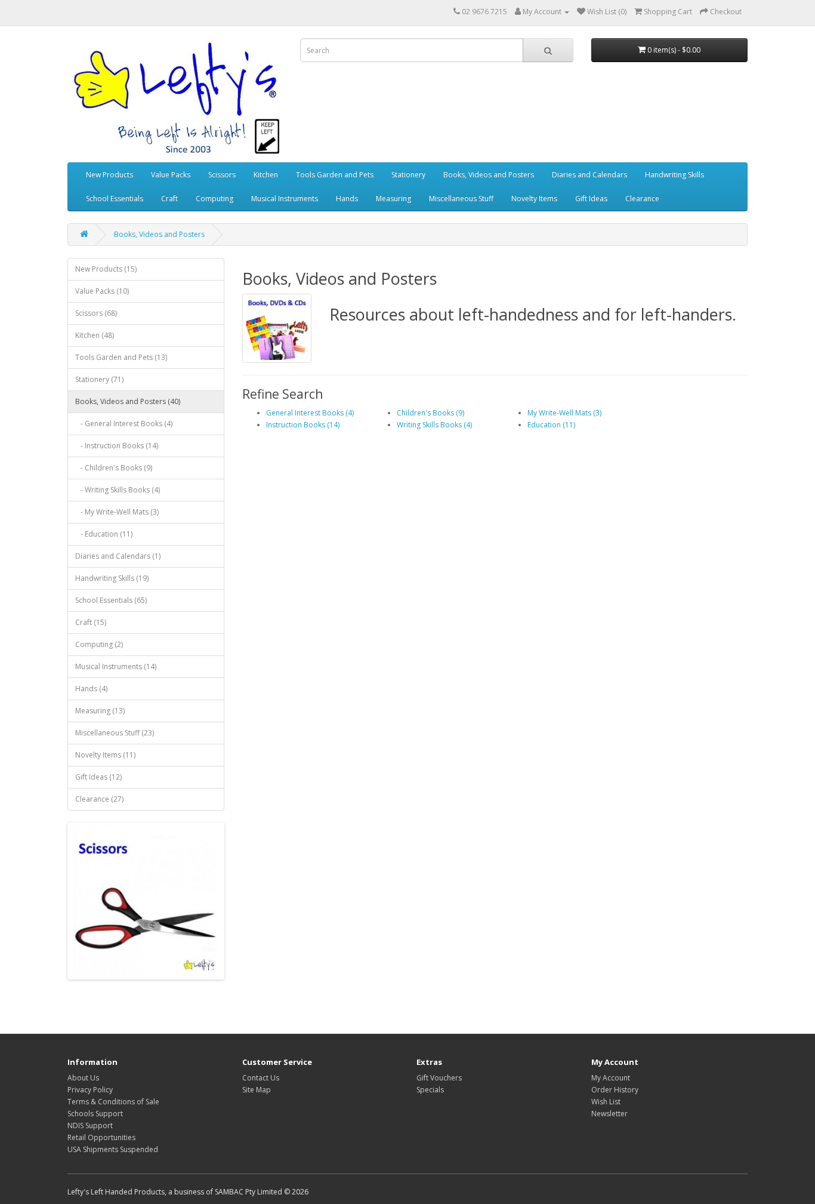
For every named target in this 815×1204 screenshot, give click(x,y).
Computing (214, 198)
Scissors (222, 175)
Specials (430, 1090)
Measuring (393, 198)
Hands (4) (91, 688)
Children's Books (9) (430, 413)
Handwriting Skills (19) (112, 578)
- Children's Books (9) (113, 468)
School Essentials (114, 198)
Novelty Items (534, 198)
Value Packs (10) (102, 291)
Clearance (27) (99, 799)
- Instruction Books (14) (116, 446)
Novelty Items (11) (105, 755)
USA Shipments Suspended (112, 1149)
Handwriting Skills (674, 175)
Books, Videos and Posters (488, 175)
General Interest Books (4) (310, 413)
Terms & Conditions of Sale (113, 1102)
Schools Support (95, 1113)
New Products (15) (106, 269)
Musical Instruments (284, 198)
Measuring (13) (100, 711)
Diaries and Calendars (589, 175)
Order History (614, 1090)
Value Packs (170, 175)
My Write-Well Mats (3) (564, 413)
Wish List (605, 1102)
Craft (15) (90, 622)
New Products (109, 175)
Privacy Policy (90, 1090)
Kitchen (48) (94, 335)
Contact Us (260, 1078)
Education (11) (551, 425)
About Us (83, 1078)
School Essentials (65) (111, 600)
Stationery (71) (99, 379)
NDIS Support (90, 1125)
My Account (610, 1078)
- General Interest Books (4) (123, 423)
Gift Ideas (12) (98, 777)
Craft (169, 198)
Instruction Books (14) (302, 425)
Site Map (256, 1090)
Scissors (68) (96, 313)
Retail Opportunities (101, 1137)
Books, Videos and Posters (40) (127, 401)
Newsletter (609, 1113)
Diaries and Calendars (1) (117, 556)
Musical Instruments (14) (115, 666)
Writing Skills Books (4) (434, 425)
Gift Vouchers (439, 1078)
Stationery (408, 175)
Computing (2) (99, 644)
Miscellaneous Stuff (461, 198)
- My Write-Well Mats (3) (117, 512)
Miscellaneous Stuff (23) (114, 733)
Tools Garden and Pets (334, 175)
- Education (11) (103, 534)
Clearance (642, 198)
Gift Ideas (591, 198)
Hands (347, 198)
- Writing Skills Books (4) (117, 490)
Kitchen (266, 175)
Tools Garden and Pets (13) (121, 357)
